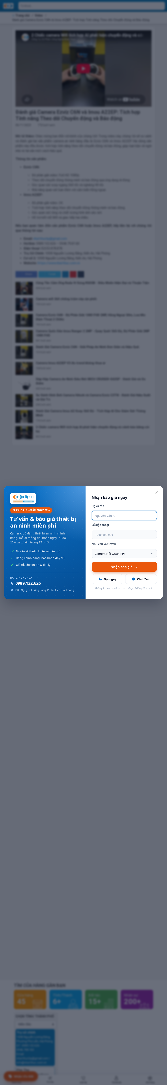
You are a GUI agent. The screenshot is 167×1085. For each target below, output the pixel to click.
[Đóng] (156, 492)
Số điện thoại (100, 525)
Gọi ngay (110, 579)
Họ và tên (98, 506)
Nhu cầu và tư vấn (104, 544)
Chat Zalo (143, 579)
